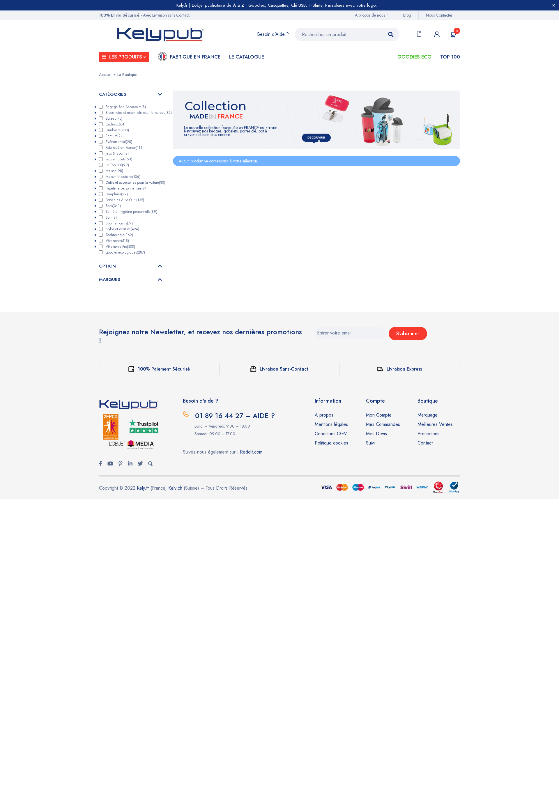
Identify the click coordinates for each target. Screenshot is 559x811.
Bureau (114, 118)
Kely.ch (175, 488)
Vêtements (117, 240)
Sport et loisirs (119, 223)
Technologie (119, 235)
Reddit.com (251, 452)
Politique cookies (331, 443)
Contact (425, 443)
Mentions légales (331, 424)
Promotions (428, 433)
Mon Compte (379, 415)
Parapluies (117, 194)
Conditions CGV (331, 433)
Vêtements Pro (120, 246)
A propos (324, 415)
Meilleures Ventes (435, 424)
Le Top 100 (117, 165)
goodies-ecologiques (125, 252)
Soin (111, 217)
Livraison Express (404, 369)
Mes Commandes (383, 424)
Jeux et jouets (119, 159)
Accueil (105, 74)
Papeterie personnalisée (127, 188)
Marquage (428, 415)
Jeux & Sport (117, 153)
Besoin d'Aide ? (273, 34)
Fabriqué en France (125, 147)
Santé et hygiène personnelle (131, 211)
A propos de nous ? (371, 15)
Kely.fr (143, 488)
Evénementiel (119, 141)
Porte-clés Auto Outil (125, 200)
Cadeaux (115, 124)
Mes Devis (376, 433)
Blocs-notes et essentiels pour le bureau (135, 112)
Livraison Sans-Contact (284, 369)
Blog (407, 15)
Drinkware (117, 130)
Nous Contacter (439, 15)
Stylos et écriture (122, 229)
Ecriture (114, 136)
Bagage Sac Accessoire (126, 106)
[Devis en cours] (419, 34)
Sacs (113, 205)
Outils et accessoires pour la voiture (135, 182)
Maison (114, 170)
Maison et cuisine (123, 176)
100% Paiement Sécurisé (164, 369)
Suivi (370, 443)
